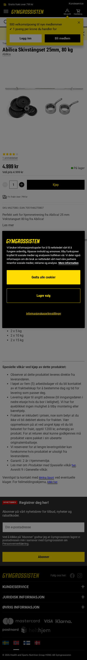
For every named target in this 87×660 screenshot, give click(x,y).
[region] (43, 279)
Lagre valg (43, 296)
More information (68, 262)
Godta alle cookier (43, 277)
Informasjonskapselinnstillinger (43, 313)
